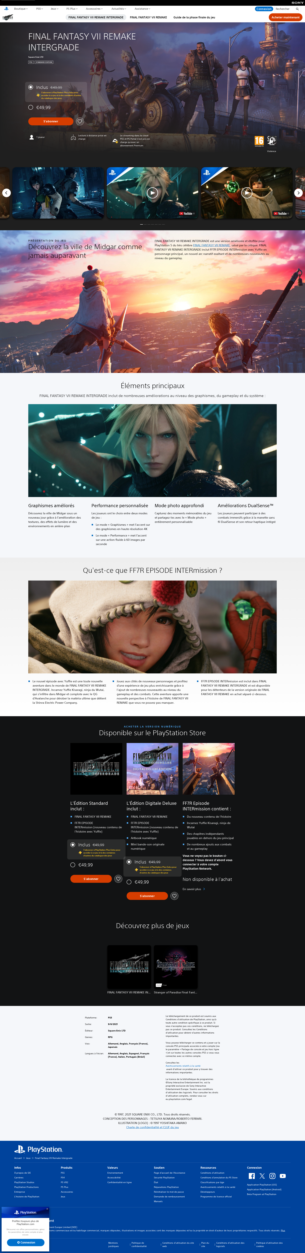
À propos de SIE (22, 1172)
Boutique (19, 8)
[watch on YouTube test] (187, 213)
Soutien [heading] (159, 1167)
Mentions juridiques (113, 1244)
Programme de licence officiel (216, 1196)
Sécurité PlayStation (164, 1177)
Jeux (53, 8)
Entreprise (19, 1191)
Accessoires (93, 8)
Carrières (19, 1177)
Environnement (115, 1172)
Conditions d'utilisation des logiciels (230, 1244)
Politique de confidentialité (139, 1244)
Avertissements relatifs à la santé (183, 1065)
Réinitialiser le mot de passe (169, 1191)
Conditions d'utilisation (212, 1172)
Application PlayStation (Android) (264, 1189)
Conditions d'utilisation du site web (178, 1244)
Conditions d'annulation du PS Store (218, 1177)
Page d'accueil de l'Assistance (169, 1172)
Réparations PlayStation (166, 1187)
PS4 (63, 1177)
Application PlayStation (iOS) (262, 1184)
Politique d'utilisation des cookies (269, 1244)
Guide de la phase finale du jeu (194, 17)
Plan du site (205, 1244)
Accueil (18, 1158)
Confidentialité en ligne (119, 1182)
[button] (152, 193)
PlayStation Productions (26, 1187)
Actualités (117, 8)
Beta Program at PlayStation (261, 1194)
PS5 (38, 8)
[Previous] (6, 193)
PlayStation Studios (24, 1182)
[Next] (298, 193)
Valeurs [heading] (112, 1167)
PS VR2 (64, 1182)
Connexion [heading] (254, 1167)
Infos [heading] (17, 1167)
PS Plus (70, 8)
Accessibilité (114, 1177)
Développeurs (207, 1191)
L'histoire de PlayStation (26, 1196)
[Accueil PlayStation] (6, 9)
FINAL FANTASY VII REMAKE (148, 17)
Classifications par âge (212, 1182)
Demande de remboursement (169, 1196)
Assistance (141, 8)
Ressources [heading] (208, 1167)
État (156, 1182)
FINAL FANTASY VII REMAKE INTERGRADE (95, 17)
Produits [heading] (66, 1167)
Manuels (158, 1201)
